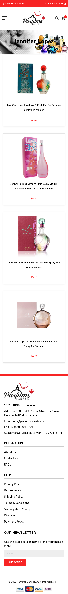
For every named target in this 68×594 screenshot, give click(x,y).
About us (10, 452)
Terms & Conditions (16, 503)
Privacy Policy (13, 484)
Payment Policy (14, 522)
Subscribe (15, 562)
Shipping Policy (13, 497)
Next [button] (64, 3)
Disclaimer (10, 515)
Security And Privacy (17, 509)
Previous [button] (3, 3)
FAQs (7, 465)
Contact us (11, 458)
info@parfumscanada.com (29, 421)
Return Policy (12, 490)
